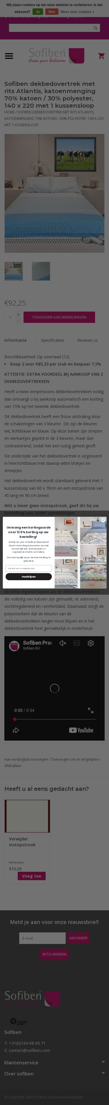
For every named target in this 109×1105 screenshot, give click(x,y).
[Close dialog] (103, 520)
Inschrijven (28, 576)
